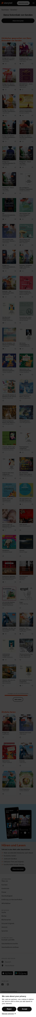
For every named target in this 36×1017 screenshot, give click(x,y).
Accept (24, 1009)
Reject (9, 1009)
